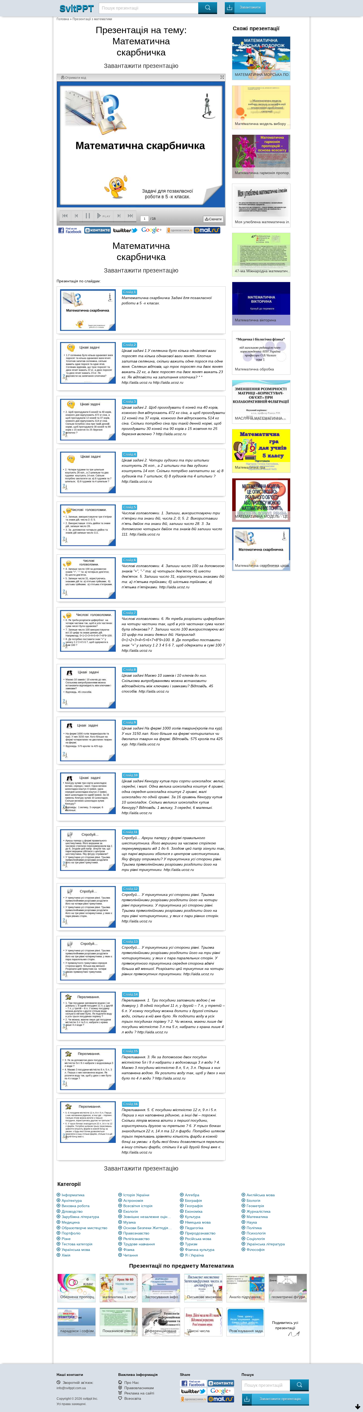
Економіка (193, 1211)
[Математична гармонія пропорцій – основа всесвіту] (261, 156)
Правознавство (136, 1233)
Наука (252, 1222)
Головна (63, 19)
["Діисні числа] (203, 1322)
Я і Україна (194, 1255)
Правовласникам (139, 1388)
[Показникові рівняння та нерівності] (119, 1322)
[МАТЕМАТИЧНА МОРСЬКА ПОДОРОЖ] (261, 58)
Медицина (71, 1222)
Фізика (128, 1249)
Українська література (266, 1244)
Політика (254, 1228)
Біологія (253, 1200)
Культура (192, 1217)
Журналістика (259, 1211)
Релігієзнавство (136, 1239)
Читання (130, 1255)
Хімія (66, 1255)
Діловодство (72, 1211)
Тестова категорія (77, 1244)
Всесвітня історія (138, 1206)
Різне (66, 1239)
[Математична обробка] (261, 352)
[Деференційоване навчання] (161, 1322)
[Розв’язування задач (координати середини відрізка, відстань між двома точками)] (245, 1322)
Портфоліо (71, 1233)
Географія (194, 1206)
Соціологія (256, 1239)
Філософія (256, 1249)
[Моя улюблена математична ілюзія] (261, 205)
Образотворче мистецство (84, 1228)
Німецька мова (198, 1222)
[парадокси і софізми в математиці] (76, 1322)
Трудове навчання (139, 1244)
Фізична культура (199, 1249)
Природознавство (200, 1233)
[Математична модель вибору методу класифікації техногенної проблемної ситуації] (261, 107)
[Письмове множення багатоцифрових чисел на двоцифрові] (203, 1288)
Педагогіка (194, 1228)
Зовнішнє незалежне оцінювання (148, 1217)
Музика (129, 1222)
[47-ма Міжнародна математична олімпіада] (261, 254)
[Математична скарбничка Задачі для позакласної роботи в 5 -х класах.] (88, 310)
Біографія (193, 1200)
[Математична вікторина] (261, 303)
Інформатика (73, 1195)
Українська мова (76, 1249)
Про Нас (131, 1382)
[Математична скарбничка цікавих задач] (261, 549)
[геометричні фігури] (288, 1288)
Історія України (136, 1195)
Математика (257, 1217)
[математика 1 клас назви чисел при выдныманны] (119, 1288)
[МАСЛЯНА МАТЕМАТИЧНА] (261, 401)
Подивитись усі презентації (285, 1325)
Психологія (256, 1233)
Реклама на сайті (139, 1393)
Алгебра (192, 1195)
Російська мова (198, 1239)
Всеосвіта (132, 1398)
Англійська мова (261, 1195)
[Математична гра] (261, 450)
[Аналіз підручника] (245, 1288)
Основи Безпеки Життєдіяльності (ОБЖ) (148, 1228)
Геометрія (255, 1206)
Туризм (191, 1244)
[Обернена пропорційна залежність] (76, 1288)
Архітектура (72, 1200)
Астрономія (133, 1200)
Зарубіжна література (80, 1217)
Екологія (130, 1211)
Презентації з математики (92, 19)
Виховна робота (76, 1206)
